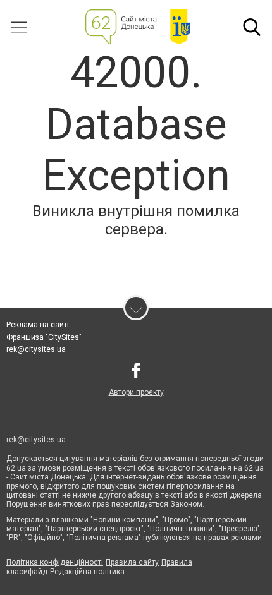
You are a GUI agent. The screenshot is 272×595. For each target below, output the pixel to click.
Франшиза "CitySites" (44, 337)
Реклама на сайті (37, 324)
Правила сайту (132, 562)
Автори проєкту (136, 392)
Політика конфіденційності (54, 562)
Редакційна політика (87, 571)
